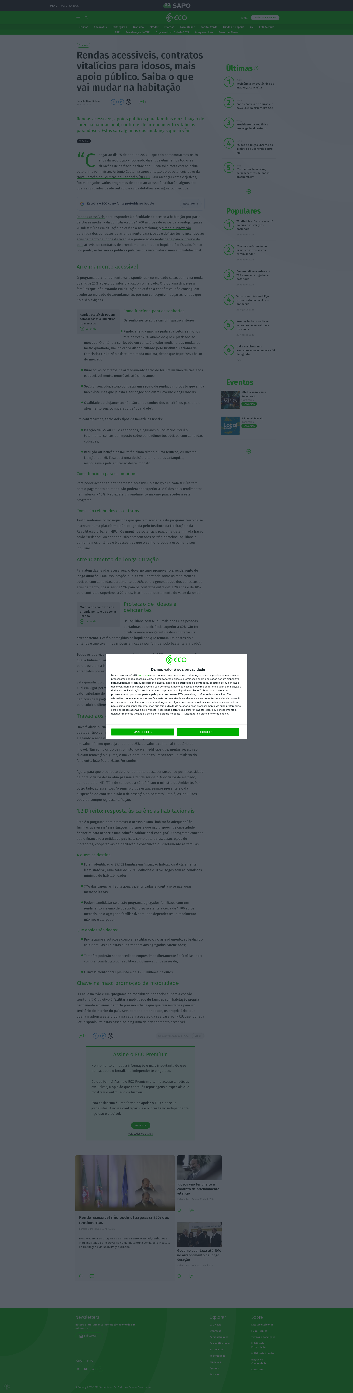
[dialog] (176, 696)
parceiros (143, 675)
